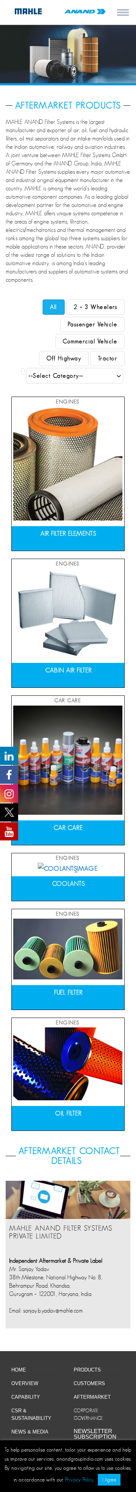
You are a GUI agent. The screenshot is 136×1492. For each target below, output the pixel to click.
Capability (25, 1397)
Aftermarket (92, 1397)
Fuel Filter (68, 992)
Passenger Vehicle (92, 324)
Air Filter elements (68, 533)
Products (87, 1370)
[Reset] (23, 371)
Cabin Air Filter (68, 670)
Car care (68, 827)
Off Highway (64, 358)
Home (18, 1370)
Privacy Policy (79, 1479)
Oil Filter (68, 1113)
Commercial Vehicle (90, 341)
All (53, 307)
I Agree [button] (109, 1480)
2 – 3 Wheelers (95, 307)
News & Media (29, 1432)
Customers (89, 1383)
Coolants (68, 883)
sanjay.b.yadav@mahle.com (53, 1310)
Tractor (107, 358)
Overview (24, 1383)
